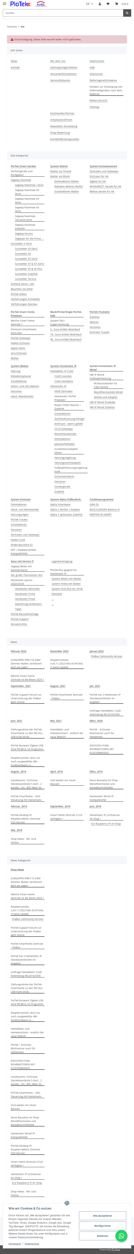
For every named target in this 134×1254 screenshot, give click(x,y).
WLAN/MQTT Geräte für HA (105, 186)
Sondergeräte (62, 486)
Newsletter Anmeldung (63, 126)
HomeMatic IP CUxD (61, 371)
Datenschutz (32, 1243)
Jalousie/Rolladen (64, 444)
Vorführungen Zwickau (24, 304)
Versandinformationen (63, 73)
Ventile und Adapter (105, 397)
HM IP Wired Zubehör (102, 407)
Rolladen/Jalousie (21, 376)
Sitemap (94, 107)
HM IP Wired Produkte (102, 402)
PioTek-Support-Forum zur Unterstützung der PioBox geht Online (26, 698)
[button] (100, 3)
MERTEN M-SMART (101, 514)
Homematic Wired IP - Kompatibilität (102, 798)
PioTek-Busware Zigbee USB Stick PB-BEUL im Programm (27, 747)
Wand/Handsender (65, 433)
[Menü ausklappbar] (4, 2)
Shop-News (17, 869)
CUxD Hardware (63, 381)
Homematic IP (58, 386)
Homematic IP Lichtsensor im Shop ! (105, 816)
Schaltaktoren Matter (66, 191)
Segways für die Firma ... (29, 238)
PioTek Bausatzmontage (25, 614)
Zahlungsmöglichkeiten (63, 67)
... (53, 598)
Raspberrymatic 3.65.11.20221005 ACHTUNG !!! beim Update (66, 663)
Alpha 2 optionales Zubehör (66, 514)
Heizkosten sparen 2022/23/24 (21, 581)
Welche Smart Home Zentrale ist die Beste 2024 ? (27, 677)
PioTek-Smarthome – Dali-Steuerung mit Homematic (26, 798)
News (14, 61)
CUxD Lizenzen (63, 376)
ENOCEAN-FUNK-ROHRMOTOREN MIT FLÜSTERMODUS (102, 749)
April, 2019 (56, 771)
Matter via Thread (60, 171)
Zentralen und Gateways (104, 171)
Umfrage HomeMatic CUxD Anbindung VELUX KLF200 (105, 712)
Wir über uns (58, 61)
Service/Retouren (60, 80)
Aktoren (94, 322)
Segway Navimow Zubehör (25, 226)
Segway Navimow (21, 180)
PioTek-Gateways (20, 338)
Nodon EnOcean (20, 343)
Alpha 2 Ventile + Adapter (65, 509)
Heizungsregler (20, 514)
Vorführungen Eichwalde (25, 299)
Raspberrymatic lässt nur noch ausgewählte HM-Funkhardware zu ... (25, 761)
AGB (92, 67)
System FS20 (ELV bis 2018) (67, 588)
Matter (15, 358)
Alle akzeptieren (102, 1215)
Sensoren (95, 327)
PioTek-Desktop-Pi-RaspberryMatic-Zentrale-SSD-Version (26, 818)
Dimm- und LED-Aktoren (25, 386)
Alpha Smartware (60, 504)
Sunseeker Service (25, 279)
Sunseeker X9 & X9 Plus (28, 268)
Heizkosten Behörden (27, 588)
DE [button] (88, 4)
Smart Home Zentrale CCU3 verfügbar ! (66, 816)
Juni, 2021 (16, 720)
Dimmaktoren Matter (66, 181)
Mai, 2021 (56, 720)
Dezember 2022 (59, 651)
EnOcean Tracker (100, 332)
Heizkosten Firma (25, 593)
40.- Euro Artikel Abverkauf (65, 339)
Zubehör (95, 317)
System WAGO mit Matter (66, 578)
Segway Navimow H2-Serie (27, 191)
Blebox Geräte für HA (102, 191)
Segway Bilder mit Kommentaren (21, 568)
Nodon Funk (18, 539)
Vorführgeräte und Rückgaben (22, 173)
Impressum (15, 1243)
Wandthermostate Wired (108, 392)
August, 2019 (18, 771)
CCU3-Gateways (63, 428)
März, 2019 (96, 771)
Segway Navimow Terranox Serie (25, 217)
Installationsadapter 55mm (66, 450)
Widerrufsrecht (98, 100)
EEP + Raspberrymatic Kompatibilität (23, 551)
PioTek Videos (19, 294)
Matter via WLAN (60, 176)
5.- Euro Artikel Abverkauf (65, 329)
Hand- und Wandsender (25, 509)
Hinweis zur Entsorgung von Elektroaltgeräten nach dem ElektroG (106, 90)
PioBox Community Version (106, 656)
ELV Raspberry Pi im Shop (106, 823)
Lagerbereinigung (62, 561)
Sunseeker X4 (23, 253)
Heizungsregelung (65, 457)
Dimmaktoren (62, 438)
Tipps (18, 609)
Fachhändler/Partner (62, 113)
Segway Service (24, 233)
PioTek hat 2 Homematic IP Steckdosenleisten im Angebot (105, 698)
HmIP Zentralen (63, 391)
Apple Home (18, 348)
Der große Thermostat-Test (26, 575)
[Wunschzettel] (108, 3)
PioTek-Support (20, 619)
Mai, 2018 (16, 830)
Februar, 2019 (19, 806)
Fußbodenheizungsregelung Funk (70, 469)
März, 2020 (96, 720)
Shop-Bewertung (60, 132)
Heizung (15, 371)
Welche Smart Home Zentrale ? (23, 322)
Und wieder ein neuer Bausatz (63, 782)
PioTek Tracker (19, 519)
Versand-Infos (19, 624)
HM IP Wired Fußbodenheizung (100, 376)
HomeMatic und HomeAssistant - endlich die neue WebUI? (66, 733)
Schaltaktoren (19, 381)
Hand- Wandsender (22, 396)
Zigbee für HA (98, 181)
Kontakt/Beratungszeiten (64, 139)
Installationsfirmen (61, 119)
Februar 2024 (18, 651)
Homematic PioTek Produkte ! (65, 398)
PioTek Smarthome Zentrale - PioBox (66, 696)
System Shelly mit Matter (66, 583)
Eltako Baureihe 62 (22, 544)
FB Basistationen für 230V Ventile (105, 385)
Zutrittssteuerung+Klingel (69, 418)
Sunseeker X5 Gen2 (26, 258)
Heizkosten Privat (25, 598)
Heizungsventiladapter (67, 462)
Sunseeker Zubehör (26, 273)
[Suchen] (127, 13)
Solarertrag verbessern (28, 604)
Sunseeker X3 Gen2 (26, 248)
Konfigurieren (102, 1225)
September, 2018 (60, 806)
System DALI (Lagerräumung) (59, 322)
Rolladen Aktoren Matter (68, 186)
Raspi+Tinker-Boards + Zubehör (67, 406)
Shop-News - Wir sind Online (23, 840)
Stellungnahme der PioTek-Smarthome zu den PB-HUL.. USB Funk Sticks (27, 733)
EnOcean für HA (99, 176)
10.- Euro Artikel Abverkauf (65, 334)
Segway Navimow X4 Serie (27, 209)
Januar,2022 (97, 651)
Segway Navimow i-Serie (29, 185)
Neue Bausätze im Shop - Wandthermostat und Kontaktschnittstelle (104, 784)
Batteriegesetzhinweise (103, 80)
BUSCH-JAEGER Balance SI (105, 509)
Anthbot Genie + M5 (22, 284)
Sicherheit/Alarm (64, 476)
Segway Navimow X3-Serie (27, 200)
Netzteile (57, 593)
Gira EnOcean (19, 353)
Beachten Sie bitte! (22, 289)
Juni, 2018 (95, 806)
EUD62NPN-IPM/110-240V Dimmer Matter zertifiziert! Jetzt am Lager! (26, 663)
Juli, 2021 (95, 686)
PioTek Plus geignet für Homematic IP (63, 571)
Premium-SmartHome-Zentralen (24, 331)
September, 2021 (21, 686)
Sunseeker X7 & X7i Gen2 (29, 263)
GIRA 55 (94, 504)
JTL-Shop (116, 1249)
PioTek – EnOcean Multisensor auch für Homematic (102, 733)
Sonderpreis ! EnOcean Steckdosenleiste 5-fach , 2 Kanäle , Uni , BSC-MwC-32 (26, 784)
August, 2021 (58, 686)
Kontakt (15, 67)
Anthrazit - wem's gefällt (68, 423)
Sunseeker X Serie (21, 243)
